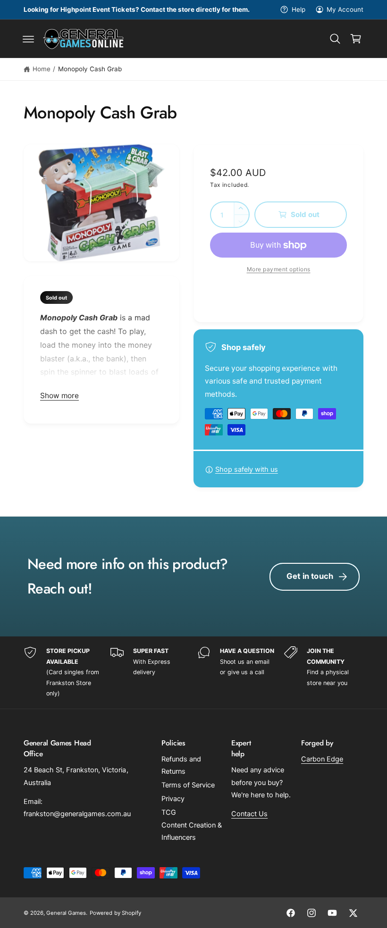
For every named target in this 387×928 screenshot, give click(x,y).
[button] (28, 38)
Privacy (173, 798)
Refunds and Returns (181, 765)
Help (298, 9)
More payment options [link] (279, 269)
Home (41, 69)
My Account (345, 9)
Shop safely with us (246, 469)
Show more (59, 395)
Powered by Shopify (115, 913)
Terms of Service (188, 785)
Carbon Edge (322, 759)
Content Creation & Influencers (191, 831)
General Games (66, 913)
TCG (168, 812)
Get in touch (309, 576)
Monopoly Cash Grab (90, 69)
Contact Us (249, 814)
